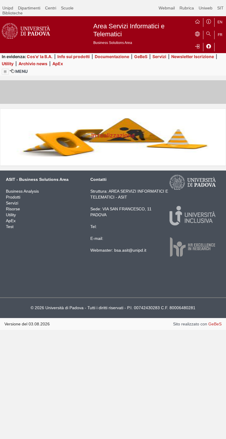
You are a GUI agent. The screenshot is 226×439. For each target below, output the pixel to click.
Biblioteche (12, 13)
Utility (8, 63)
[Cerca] (208, 34)
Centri (50, 8)
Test (10, 226)
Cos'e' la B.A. (39, 56)
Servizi (159, 56)
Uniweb (205, 8)
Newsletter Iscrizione (192, 56)
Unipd (7, 8)
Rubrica (187, 8)
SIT (220, 8)
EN (219, 22)
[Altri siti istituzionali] (197, 34)
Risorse (13, 209)
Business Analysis (22, 191)
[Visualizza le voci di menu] (5, 72)
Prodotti (13, 197)
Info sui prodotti (73, 56)
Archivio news (33, 63)
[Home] (197, 21)
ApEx (57, 63)
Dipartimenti (29, 8)
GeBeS (140, 56)
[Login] (197, 46)
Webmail (167, 8)
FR (220, 35)
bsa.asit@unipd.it (130, 250)
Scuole (67, 8)
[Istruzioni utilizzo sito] (208, 21)
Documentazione (112, 56)
